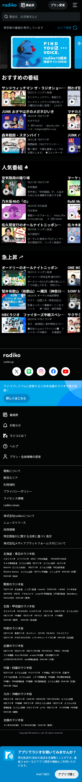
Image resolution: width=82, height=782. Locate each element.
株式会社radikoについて (19, 516)
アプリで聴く (66, 774)
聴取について (12, 471)
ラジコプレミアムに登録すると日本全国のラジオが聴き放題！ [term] (40, 388)
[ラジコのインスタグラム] (41, 371)
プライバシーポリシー (17, 491)
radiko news (11, 505)
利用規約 (9, 484)
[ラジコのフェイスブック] (53, 372)
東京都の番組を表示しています (23, 28)
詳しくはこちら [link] (16, 398)
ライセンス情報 (13, 498)
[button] (68, 27)
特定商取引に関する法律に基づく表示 (27, 536)
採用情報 (9, 529)
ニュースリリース (14, 522)
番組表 (30, 5)
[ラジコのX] (16, 372)
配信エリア (10, 477)
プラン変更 (58, 5)
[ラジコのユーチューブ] (65, 372)
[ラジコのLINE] (28, 372)
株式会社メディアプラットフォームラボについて (34, 543)
